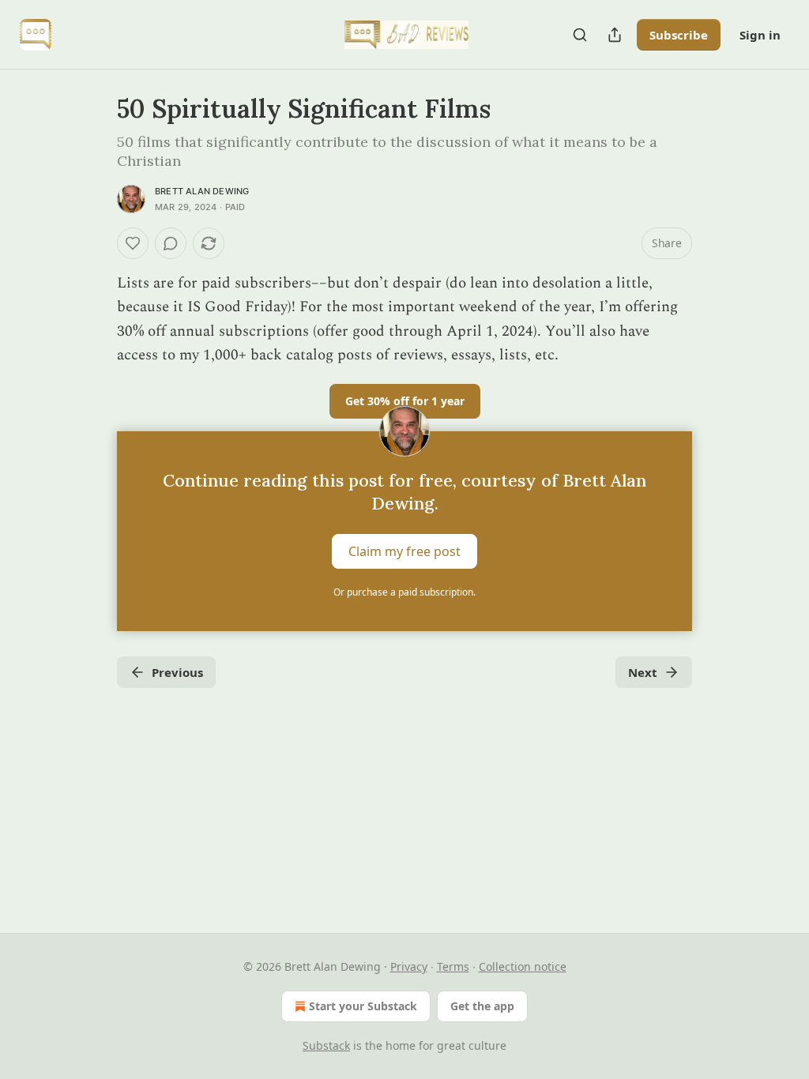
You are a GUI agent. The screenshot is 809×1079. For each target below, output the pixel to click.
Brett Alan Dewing (202, 191)
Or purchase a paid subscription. (404, 592)
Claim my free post (404, 550)
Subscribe (678, 35)
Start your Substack (363, 1005)
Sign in (760, 35)
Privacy (408, 966)
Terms (453, 966)
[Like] (133, 243)
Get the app (482, 1005)
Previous (177, 672)
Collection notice (522, 966)
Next (642, 672)
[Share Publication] (614, 35)
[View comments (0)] (170, 243)
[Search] (580, 35)
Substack (326, 1045)
